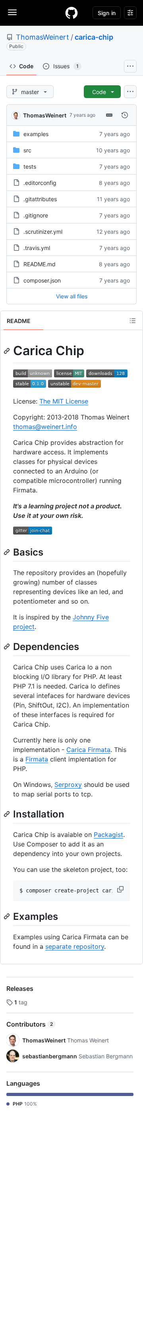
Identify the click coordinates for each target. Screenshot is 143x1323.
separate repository (74, 946)
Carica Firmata (88, 750)
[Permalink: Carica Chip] (7, 350)
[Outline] (132, 320)
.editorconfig (39, 182)
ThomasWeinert (42, 37)
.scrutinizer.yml (42, 231)
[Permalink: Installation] (7, 813)
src (27, 150)
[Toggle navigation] (12, 12)
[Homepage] (71, 12)
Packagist (108, 834)
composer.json (42, 280)
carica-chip (94, 37)
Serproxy (68, 784)
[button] (121, 889)
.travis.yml (36, 247)
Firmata (36, 759)
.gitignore (35, 215)
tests (29, 166)
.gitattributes (40, 199)
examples (35, 134)
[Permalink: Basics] (7, 552)
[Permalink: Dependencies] (7, 646)
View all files (71, 296)
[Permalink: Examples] (7, 916)
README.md (39, 264)
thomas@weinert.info (45, 427)
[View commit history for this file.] (124, 115)
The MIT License (63, 401)
